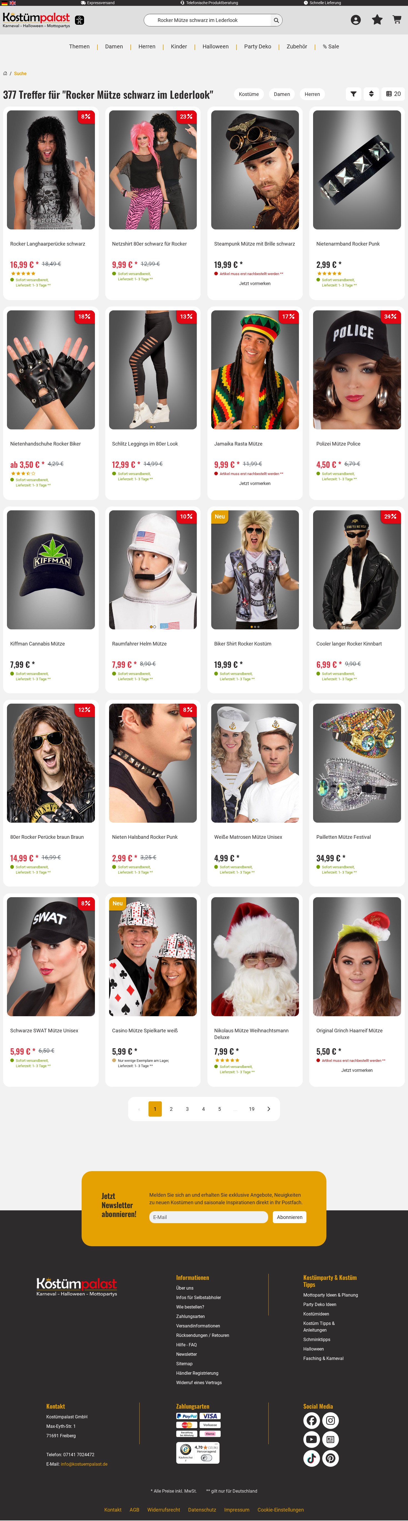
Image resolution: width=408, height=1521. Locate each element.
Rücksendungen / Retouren (202, 1335)
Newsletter (186, 1354)
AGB (134, 1510)
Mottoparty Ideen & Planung (330, 1295)
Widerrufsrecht (163, 1510)
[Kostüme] (249, 94)
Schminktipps (316, 1339)
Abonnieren (290, 1217)
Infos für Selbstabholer (198, 1297)
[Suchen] (277, 20)
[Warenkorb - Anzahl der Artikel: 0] (397, 20)
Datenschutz (202, 1510)
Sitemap (184, 1363)
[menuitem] (4, 3)
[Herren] (312, 94)
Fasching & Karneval (323, 1358)
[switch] (206, 1458)
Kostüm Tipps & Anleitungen (319, 1327)
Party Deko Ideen (319, 1304)
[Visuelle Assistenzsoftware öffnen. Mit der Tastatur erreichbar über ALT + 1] (76, 20)
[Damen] (282, 94)
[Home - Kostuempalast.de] (76, 1287)
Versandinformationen (198, 1326)
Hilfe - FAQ (186, 1344)
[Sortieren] (371, 94)
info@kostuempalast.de (84, 1464)
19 (252, 1109)
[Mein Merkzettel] (377, 20)
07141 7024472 (78, 1454)
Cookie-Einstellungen (281, 1510)
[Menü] (216, 1445)
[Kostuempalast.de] (36, 20)
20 (397, 93)
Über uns (184, 1288)
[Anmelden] (356, 20)
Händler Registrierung (197, 1373)
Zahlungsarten (190, 1316)
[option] (51, 170)
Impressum (237, 1510)
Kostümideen (316, 1314)
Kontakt (113, 1510)
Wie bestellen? (190, 1307)
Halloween (313, 1349)
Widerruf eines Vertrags (199, 1382)
